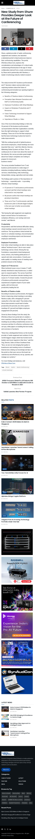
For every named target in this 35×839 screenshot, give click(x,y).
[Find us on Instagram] (7, 829)
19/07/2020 (4, 26)
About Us (6, 770)
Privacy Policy (10, 835)
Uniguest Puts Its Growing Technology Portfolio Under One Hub (15, 521)
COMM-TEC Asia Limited (15, 800)
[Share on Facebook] (5, 48)
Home (2, 8)
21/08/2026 (5, 452)
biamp (26, 796)
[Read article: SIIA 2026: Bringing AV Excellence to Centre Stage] (5, 717)
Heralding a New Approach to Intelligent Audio (20, 724)
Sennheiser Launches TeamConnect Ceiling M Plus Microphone (17, 448)
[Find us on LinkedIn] (10, 829)
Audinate (5, 796)
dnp (30, 803)
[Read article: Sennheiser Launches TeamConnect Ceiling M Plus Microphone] (17, 437)
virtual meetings (7, 370)
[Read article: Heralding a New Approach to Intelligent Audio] (5, 725)
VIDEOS (20, 784)
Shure (7, 367)
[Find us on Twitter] (5, 829)
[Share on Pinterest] (29, 48)
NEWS (18, 8)
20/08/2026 (5, 475)
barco (20, 796)
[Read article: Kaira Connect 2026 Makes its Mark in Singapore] (17, 412)
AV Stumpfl (13, 796)
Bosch (4, 800)
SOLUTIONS (22, 781)
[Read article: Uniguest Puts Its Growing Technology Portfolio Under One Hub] (17, 510)
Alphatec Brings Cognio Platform (13, 496)
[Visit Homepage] (19, 3)
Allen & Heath (6, 793)
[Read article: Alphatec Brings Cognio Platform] (17, 486)
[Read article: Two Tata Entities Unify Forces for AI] (17, 463)
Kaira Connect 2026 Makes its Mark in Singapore (15, 423)
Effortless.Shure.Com (8, 363)
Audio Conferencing (23, 367)
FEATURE (4, 781)
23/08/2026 (5, 426)
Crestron (27, 800)
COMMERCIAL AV (10, 8)
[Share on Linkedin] (13, 48)
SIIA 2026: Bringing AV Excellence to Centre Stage (21, 716)
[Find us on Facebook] (2, 829)
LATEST (20, 778)
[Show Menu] (2, 3)
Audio (13, 367)
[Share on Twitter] (21, 48)
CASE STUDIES (6, 778)
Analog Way (16, 793)
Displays (24, 803)
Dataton (4, 803)
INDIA (3, 784)
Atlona (29, 793)
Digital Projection (14, 803)
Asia (23, 793)
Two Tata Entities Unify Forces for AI (14, 473)
